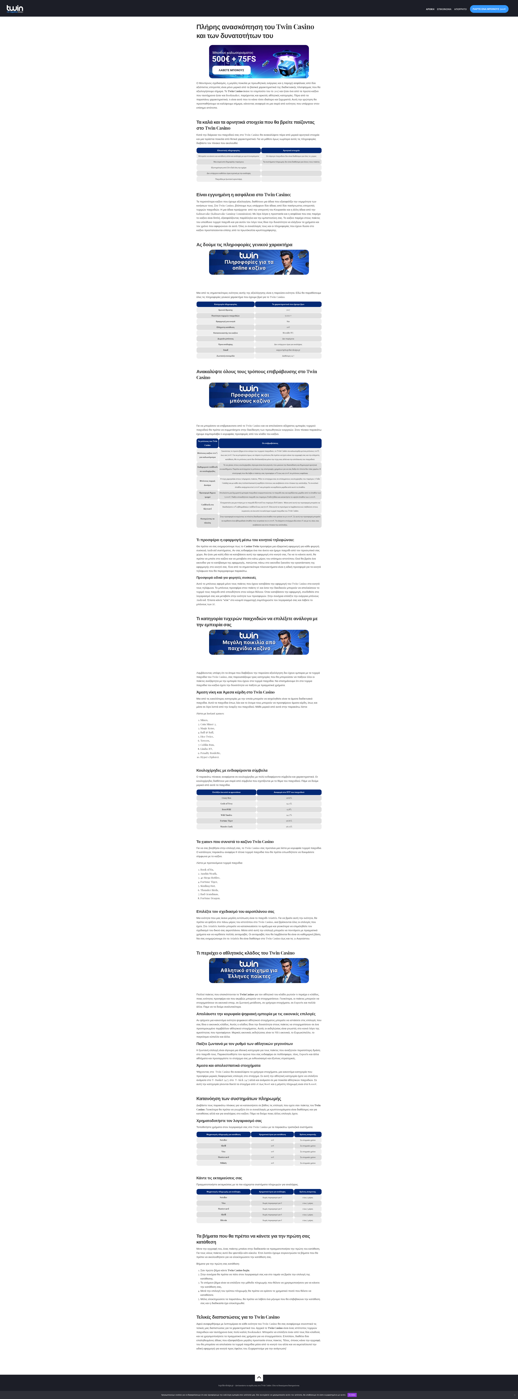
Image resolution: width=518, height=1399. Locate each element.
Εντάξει (352, 1395)
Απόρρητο (460, 9)
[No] (514, 1395)
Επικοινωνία (444, 9)
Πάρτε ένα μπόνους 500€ (489, 9)
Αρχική (430, 9)
